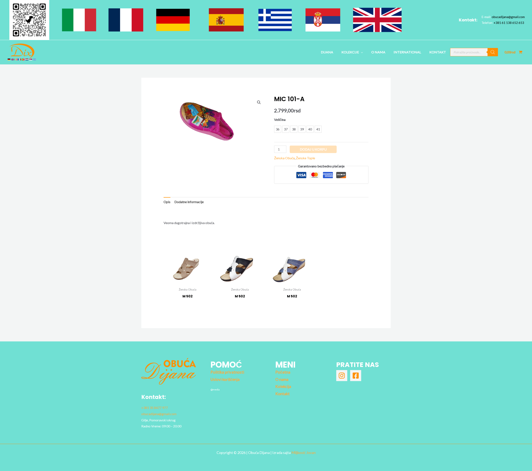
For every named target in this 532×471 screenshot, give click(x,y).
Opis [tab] (167, 202)
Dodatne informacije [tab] (189, 202)
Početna (282, 372)
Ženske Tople (305, 158)
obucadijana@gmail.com (508, 17)
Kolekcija (283, 386)
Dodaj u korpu (313, 149)
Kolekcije (350, 52)
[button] (259, 102)
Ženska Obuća (284, 158)
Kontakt (437, 52)
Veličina (280, 119)
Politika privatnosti (227, 372)
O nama (378, 52)
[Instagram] (341, 375)
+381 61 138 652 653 (509, 23)
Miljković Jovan (303, 452)
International (407, 52)
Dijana (327, 52)
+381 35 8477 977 (154, 408)
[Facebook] (355, 375)
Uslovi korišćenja (225, 379)
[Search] (493, 52)
